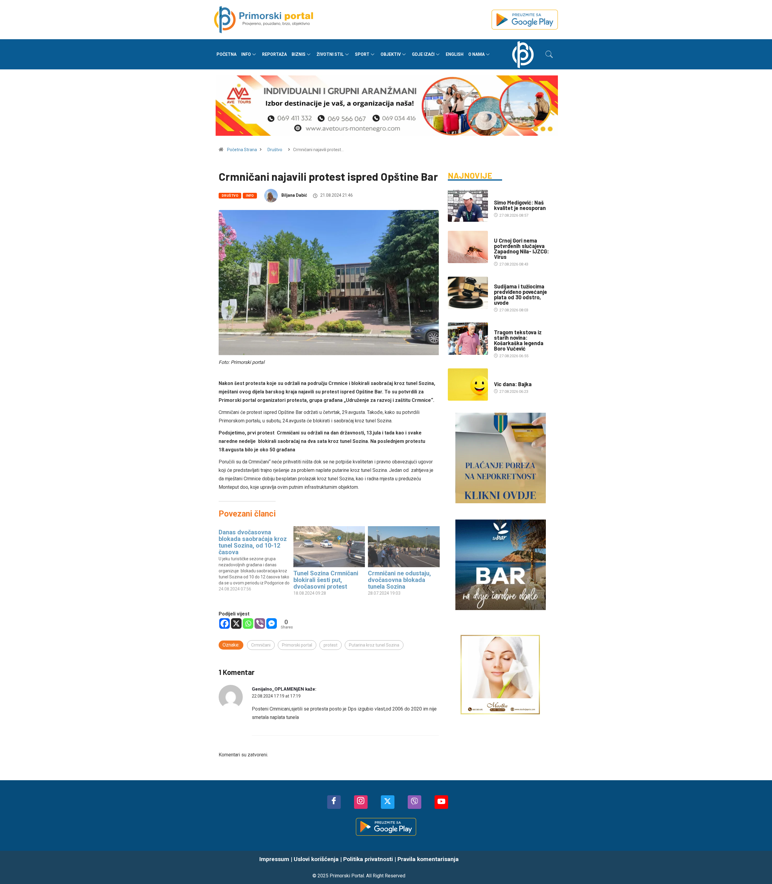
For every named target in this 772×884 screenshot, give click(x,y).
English (455, 54)
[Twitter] (387, 802)
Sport (362, 54)
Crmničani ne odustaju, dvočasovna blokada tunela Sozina (399, 580)
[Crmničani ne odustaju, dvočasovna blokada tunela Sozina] (404, 546)
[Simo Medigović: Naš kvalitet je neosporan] (468, 206)
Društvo (274, 149)
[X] (236, 623)
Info (246, 54)
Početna (226, 54)
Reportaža (274, 54)
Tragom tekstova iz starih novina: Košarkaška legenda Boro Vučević (518, 340)
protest (330, 645)
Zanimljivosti (507, 378)
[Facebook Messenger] (271, 623)
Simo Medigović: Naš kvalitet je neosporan (520, 205)
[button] (549, 54)
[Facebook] (224, 623)
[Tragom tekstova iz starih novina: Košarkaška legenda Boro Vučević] (468, 339)
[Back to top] (758, 867)
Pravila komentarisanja (428, 859)
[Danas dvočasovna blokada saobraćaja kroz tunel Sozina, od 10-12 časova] (256, 559)
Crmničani (261, 645)
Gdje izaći (423, 54)
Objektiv (391, 54)
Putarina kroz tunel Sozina (374, 645)
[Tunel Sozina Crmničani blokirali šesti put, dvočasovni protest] (329, 546)
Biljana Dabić (294, 195)
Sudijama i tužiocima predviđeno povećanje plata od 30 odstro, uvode (520, 294)
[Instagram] (361, 802)
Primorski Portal (347, 876)
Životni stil (330, 54)
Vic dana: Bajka (513, 384)
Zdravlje (503, 235)
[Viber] (260, 623)
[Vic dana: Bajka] (468, 384)
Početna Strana (242, 149)
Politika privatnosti (368, 859)
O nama (476, 54)
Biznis (298, 54)
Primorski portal (297, 645)
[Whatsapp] (248, 623)
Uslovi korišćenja (316, 859)
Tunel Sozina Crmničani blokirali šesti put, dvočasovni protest (325, 580)
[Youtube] (441, 802)
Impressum (274, 859)
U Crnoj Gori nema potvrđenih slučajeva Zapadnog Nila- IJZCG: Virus (521, 248)
